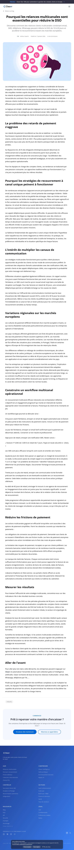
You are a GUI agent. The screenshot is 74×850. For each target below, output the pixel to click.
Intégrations (6, 796)
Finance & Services (44, 796)
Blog (4, 810)
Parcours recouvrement (10, 772)
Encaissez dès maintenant (25, 732)
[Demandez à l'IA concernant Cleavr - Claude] (7, 834)
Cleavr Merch (7, 826)
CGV (39, 810)
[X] (70, 833)
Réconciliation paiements (10, 793)
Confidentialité (42, 812)
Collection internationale (10, 777)
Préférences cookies (44, 815)
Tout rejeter (36, 847)
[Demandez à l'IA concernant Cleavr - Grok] (15, 834)
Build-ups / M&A (43, 793)
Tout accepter (27, 847)
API (4, 815)
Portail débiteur (7, 775)
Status (40, 818)
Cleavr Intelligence (44, 769)
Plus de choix (47, 847)
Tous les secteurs (43, 802)
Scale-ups (41, 791)
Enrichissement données (45, 775)
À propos (5, 821)
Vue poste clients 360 (9, 788)
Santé (40, 799)
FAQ (4, 812)
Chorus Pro (6, 780)
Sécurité (5, 818)
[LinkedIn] (67, 833)
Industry (9, 702)
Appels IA (41, 777)
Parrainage (6, 823)
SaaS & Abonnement (44, 788)
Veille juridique (43, 772)
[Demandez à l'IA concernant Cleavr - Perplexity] (11, 834)
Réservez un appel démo (49, 732)
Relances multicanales (9, 769)
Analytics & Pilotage (9, 791)
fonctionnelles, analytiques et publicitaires (22, 844)
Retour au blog (9, 11)
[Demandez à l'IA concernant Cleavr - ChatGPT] (4, 834)
